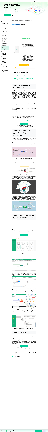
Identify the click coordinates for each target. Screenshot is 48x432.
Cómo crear (16, 20)
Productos (11, 1)
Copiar (23, 24)
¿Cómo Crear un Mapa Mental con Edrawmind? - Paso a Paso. (25, 79)
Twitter (15, 24)
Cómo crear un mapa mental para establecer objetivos (4, 32)
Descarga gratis (7, 15)
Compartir (19, 24)
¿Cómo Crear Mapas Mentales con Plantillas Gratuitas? (4, 48)
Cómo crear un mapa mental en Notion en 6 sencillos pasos (4, 44)
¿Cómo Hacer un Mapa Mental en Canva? (4, 36)
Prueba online (16, 15)
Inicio (13, 20)
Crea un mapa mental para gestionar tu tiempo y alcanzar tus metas (5, 40)
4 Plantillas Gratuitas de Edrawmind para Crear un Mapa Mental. (25, 76)
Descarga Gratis (23, 123)
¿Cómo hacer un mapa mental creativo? (4, 29)
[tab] (5, 21)
